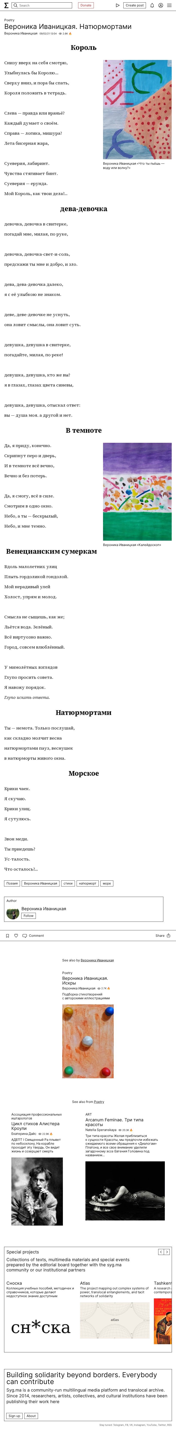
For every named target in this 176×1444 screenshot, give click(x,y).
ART (88, 1114)
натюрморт (87, 883)
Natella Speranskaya (100, 1130)
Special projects (22, 1252)
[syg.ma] (6, 5)
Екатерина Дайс (23, 1134)
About (31, 1416)
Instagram (139, 1424)
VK (131, 1424)
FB (126, 1424)
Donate (85, 5)
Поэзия (12, 883)
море (107, 883)
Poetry (9, 20)
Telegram (118, 1424)
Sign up (14, 1416)
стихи (68, 883)
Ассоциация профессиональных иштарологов (36, 1116)
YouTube (152, 1424)
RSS (169, 1424)
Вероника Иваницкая (20, 33)
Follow (28, 916)
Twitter (162, 1424)
